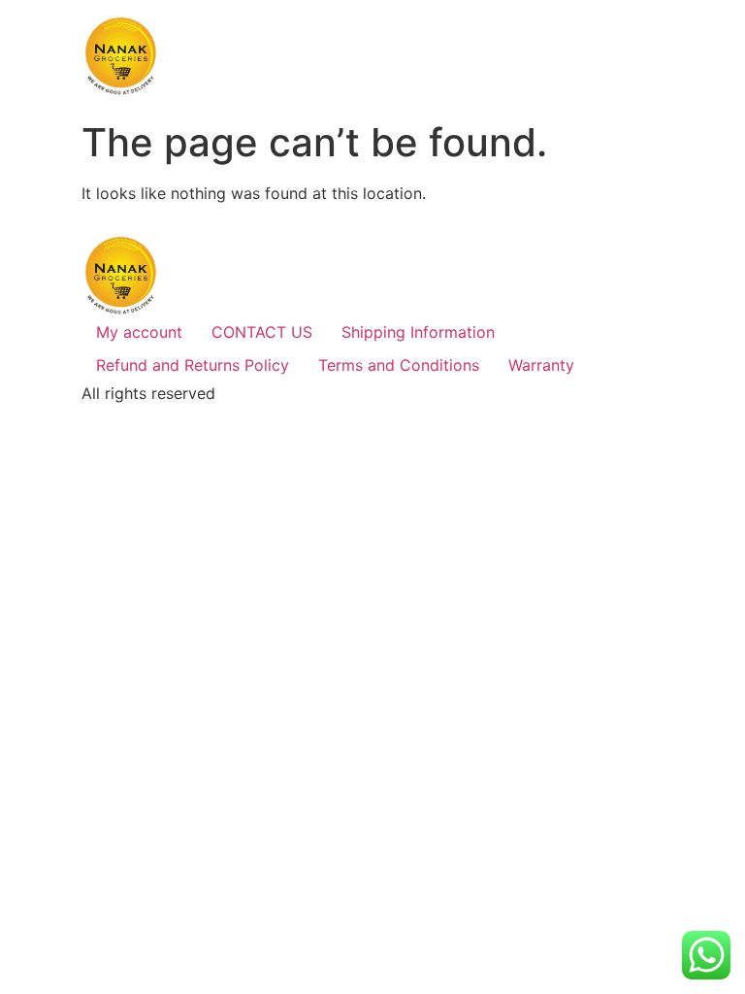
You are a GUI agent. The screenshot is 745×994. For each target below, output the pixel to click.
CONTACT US (261, 332)
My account (139, 332)
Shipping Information (418, 332)
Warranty (541, 365)
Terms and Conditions (398, 365)
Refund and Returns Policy (192, 365)
